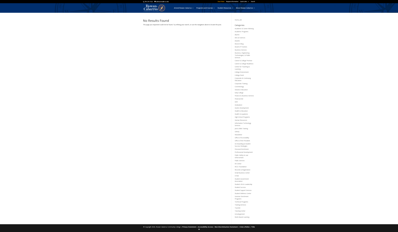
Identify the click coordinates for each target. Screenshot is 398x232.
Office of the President (242, 141)
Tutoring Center (240, 211)
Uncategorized (240, 214)
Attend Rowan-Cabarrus (183, 8)
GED (236, 102)
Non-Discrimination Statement (226, 227)
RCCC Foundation (241, 167)
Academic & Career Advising (244, 29)
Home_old (238, 20)
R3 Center (238, 164)
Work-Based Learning (242, 217)
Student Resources (224, 8)
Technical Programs (241, 202)
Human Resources (241, 120)
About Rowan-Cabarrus (244, 8)
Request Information (232, 1)
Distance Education (241, 90)
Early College (239, 93)
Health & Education (241, 111)
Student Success (240, 187)
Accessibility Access (205, 227)
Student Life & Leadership (243, 184)
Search (253, 1)
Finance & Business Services (244, 96)
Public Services (240, 161)
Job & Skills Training (241, 129)
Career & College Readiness (244, 64)
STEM (237, 176)
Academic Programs (241, 32)
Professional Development (244, 152)
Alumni (237, 35)
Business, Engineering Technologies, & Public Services (242, 55)
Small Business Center (242, 173)
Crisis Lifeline (245, 227)
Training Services (240, 205)
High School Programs (242, 117)
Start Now (221, 1)
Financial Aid (239, 99)
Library (237, 132)
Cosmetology (239, 87)
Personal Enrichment (242, 149)
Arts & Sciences (240, 38)
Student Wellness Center (243, 193)
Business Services (241, 50)
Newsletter (238, 135)
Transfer (237, 208)
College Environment (242, 72)
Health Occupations (241, 114)
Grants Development (242, 108)
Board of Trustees (241, 47)
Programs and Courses (204, 8)
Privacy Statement (189, 227)
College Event (239, 75)
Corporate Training (241, 84)
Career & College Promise (243, 61)
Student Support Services (243, 190)
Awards (237, 41)
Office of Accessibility (242, 138)
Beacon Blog (239, 44)
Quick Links (243, 1)
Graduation (238, 105)
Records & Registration (242, 170)
